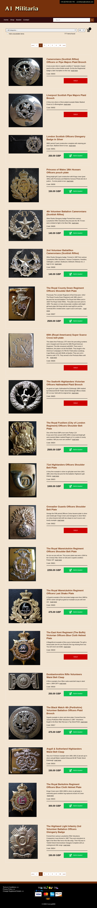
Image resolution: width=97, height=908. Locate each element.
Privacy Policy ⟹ (9, 889)
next (64, 45)
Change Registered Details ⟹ (13, 891)
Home (6, 20)
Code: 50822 (51, 523)
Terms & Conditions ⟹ (11, 887)
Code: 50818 (51, 687)
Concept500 (51, 904)
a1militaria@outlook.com (85, 2)
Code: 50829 (51, 226)
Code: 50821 (51, 563)
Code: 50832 (51, 107)
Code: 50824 (51, 443)
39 (60, 45)
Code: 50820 (51, 605)
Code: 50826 (51, 361)
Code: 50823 (51, 479)
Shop (12, 20)
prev (33, 45)
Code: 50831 (51, 149)
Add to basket (77, 156)
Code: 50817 (51, 725)
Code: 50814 (51, 848)
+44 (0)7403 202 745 (68, 2)
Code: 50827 (51, 314)
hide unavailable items (16, 34)
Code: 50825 (51, 396)
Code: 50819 (51, 650)
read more (74, 70)
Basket (18, 20)
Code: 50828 (51, 267)
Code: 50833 (51, 74)
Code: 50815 (51, 799)
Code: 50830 (51, 184)
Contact (26, 20)
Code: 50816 (51, 763)
